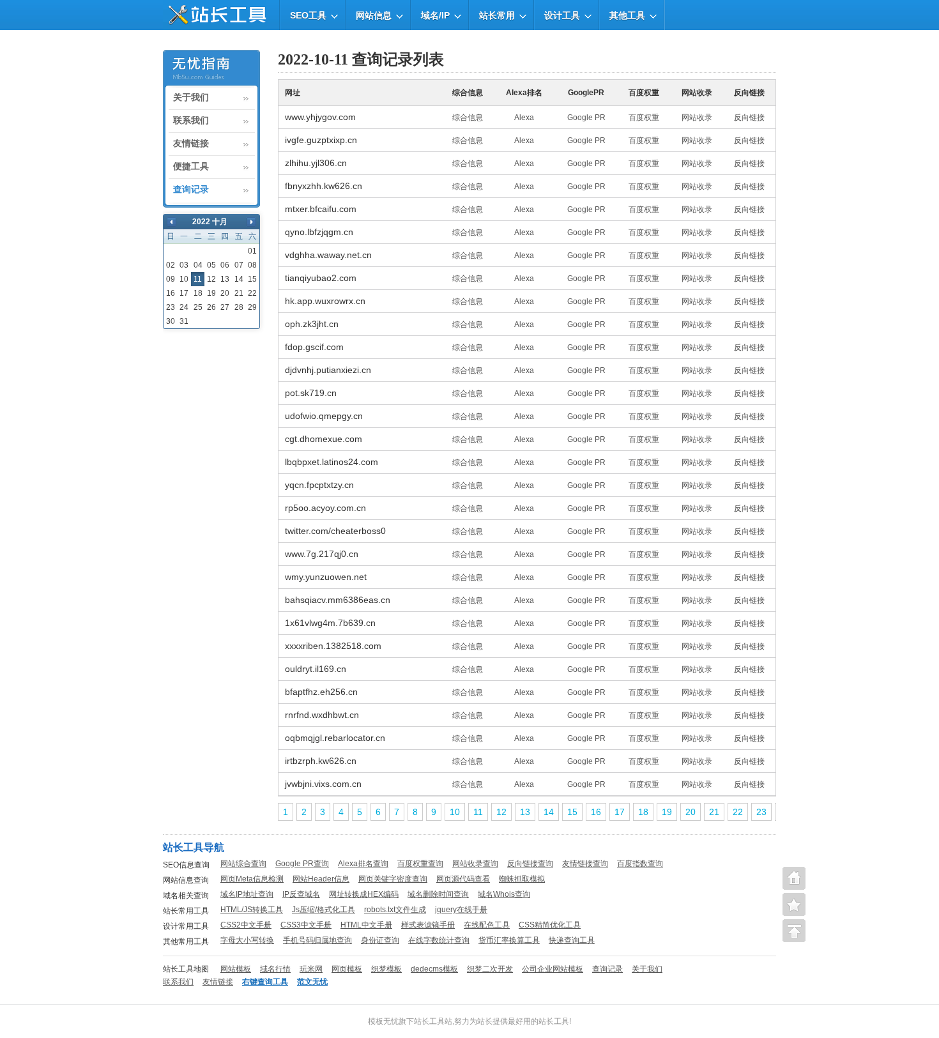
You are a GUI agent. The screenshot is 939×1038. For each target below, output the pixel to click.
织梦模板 (386, 969)
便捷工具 (191, 166)
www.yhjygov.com (320, 117)
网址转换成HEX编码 (364, 894)
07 (238, 265)
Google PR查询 (302, 863)
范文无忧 (312, 981)
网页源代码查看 (463, 878)
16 (170, 293)
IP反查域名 (301, 894)
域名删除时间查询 (438, 894)
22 (252, 293)
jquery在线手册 (461, 909)
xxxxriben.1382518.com (333, 646)
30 (170, 321)
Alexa (524, 117)
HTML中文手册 (366, 924)
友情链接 (191, 143)
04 (198, 265)
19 (211, 293)
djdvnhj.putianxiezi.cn (328, 370)
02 (170, 265)
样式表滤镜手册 (428, 924)
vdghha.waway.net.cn (328, 255)
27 (224, 307)
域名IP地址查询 (246, 894)
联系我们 (191, 120)
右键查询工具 (265, 981)
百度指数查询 (640, 863)
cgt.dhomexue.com (323, 439)
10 (183, 279)
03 (183, 265)
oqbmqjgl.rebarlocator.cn (335, 738)
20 (224, 293)
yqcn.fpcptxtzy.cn (319, 485)
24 (183, 307)
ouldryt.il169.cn (315, 669)
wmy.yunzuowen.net (326, 577)
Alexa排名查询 (363, 863)
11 (478, 812)
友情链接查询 (585, 863)
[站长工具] (214, 15)
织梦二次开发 (490, 969)
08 (252, 265)
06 (224, 265)
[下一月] (251, 222)
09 (170, 279)
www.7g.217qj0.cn (321, 554)
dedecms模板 (434, 969)
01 (252, 251)
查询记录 (191, 189)
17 (183, 293)
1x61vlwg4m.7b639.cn (330, 623)
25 (198, 307)
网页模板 (347, 969)
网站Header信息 (321, 878)
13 (224, 279)
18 (198, 293)
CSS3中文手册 (306, 924)
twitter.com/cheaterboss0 (335, 531)
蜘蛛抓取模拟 (522, 878)
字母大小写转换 (247, 940)
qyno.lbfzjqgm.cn (319, 232)
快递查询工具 (572, 940)
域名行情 (275, 969)
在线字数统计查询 (439, 940)
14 (238, 279)
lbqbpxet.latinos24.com (331, 462)
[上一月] (171, 222)
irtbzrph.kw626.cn (320, 761)
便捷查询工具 (793, 904)
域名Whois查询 (504, 894)
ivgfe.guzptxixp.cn (321, 140)
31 (183, 321)
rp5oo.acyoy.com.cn (325, 508)
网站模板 (235, 969)
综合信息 (467, 117)
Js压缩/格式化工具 (323, 909)
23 (170, 307)
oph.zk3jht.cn (312, 324)
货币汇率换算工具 (509, 940)
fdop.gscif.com (314, 347)
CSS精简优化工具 (550, 924)
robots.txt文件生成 (395, 909)
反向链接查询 (530, 863)
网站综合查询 (243, 863)
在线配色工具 (487, 924)
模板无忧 (383, 1021)
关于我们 (191, 97)
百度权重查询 (420, 863)
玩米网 (311, 969)
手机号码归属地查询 (317, 940)
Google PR (586, 117)
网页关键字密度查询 (392, 878)
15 (252, 279)
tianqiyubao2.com (320, 278)
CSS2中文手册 (245, 924)
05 (211, 265)
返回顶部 (793, 930)
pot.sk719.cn (311, 393)
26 (211, 307)
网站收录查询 (475, 863)
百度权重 (644, 117)
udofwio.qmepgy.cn (324, 416)
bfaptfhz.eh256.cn (321, 692)
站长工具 (553, 1021)
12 (211, 279)
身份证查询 (380, 940)
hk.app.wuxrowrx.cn (325, 301)
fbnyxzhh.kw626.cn (323, 186)
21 (238, 293)
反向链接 (749, 117)
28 (238, 307)
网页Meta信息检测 (252, 878)
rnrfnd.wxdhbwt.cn (322, 715)
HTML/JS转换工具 (251, 909)
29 (252, 307)
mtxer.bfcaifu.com (320, 209)
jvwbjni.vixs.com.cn (323, 784)
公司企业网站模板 (552, 969)
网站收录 (697, 117)
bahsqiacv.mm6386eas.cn (337, 600)
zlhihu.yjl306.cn (316, 163)
